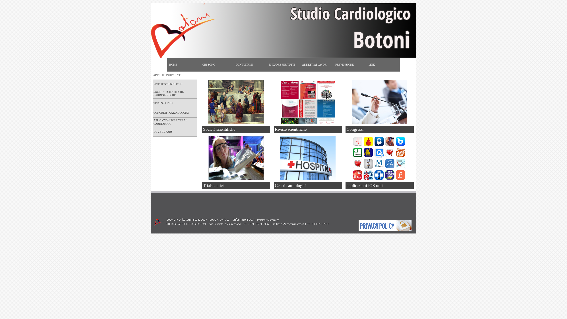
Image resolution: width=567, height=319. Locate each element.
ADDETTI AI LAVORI (314, 64)
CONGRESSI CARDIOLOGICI (171, 112)
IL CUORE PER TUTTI (282, 64)
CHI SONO (208, 64)
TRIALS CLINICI (163, 103)
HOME (173, 64)
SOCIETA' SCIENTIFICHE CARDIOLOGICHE (168, 93)
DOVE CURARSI (163, 131)
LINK (372, 64)
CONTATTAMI (244, 64)
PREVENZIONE (344, 64)
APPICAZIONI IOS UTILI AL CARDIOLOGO (170, 122)
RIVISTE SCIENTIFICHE (167, 84)
